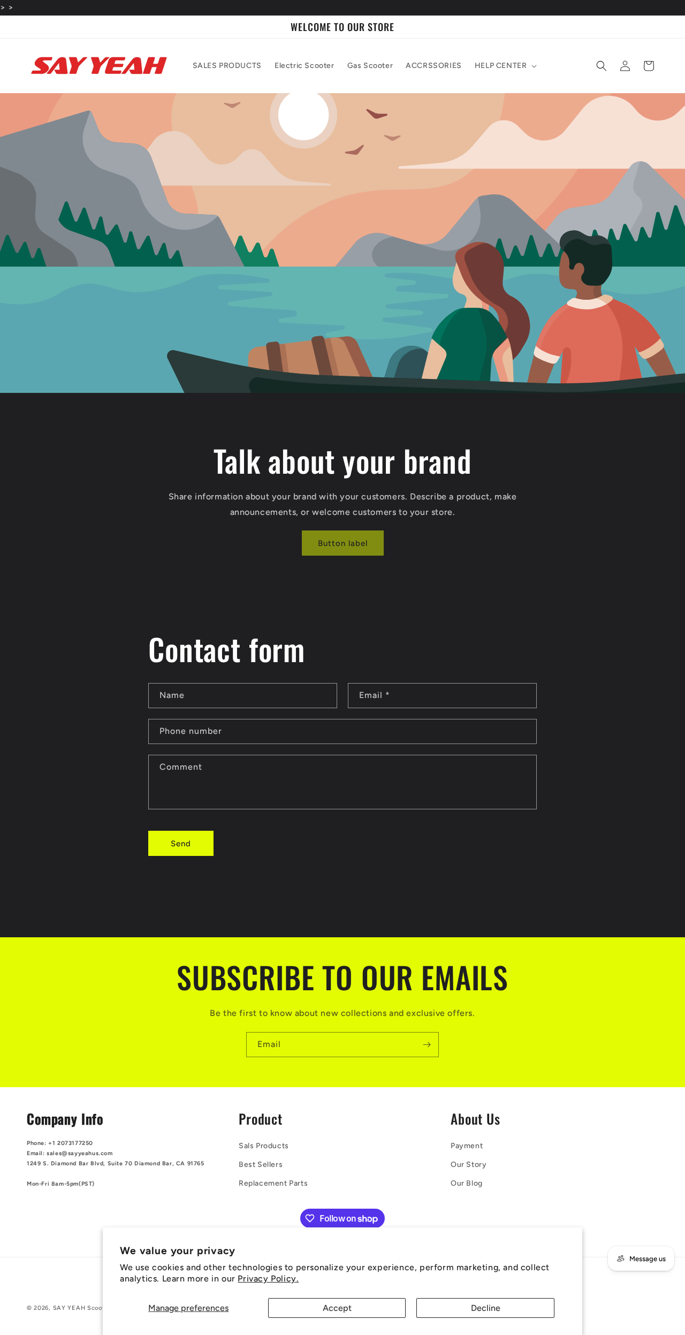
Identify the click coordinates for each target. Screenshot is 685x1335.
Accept (337, 1308)
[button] (505, 66)
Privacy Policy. (268, 1278)
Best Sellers (261, 1164)
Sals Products (264, 1145)
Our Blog (467, 1183)
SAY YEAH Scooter (82, 1307)
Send (181, 843)
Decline (485, 1308)
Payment (467, 1145)
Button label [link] (343, 543)
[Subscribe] (426, 1044)
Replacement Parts (273, 1183)
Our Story (468, 1164)
